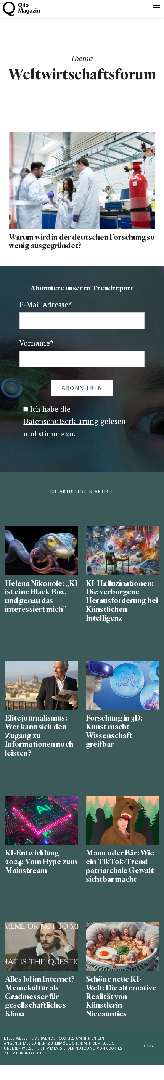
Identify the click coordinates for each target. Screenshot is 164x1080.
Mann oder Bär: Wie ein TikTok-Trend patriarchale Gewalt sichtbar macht (120, 866)
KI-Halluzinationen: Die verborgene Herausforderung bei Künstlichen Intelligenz (122, 601)
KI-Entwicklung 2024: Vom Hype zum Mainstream (41, 862)
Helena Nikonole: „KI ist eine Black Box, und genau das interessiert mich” (41, 596)
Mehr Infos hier (29, 1053)
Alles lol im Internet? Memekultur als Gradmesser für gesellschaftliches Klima (40, 996)
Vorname (36, 344)
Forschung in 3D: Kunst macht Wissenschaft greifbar (114, 731)
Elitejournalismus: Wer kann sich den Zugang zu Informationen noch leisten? (39, 735)
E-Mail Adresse (45, 305)
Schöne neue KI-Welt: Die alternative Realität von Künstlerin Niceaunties (121, 996)
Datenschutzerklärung (60, 422)
